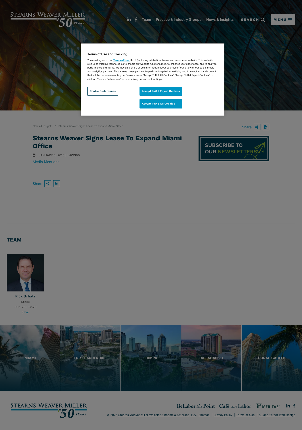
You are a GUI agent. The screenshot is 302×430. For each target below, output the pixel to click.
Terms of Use (121, 60)
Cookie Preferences (103, 91)
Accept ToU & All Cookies (161, 103)
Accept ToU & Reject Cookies (161, 91)
